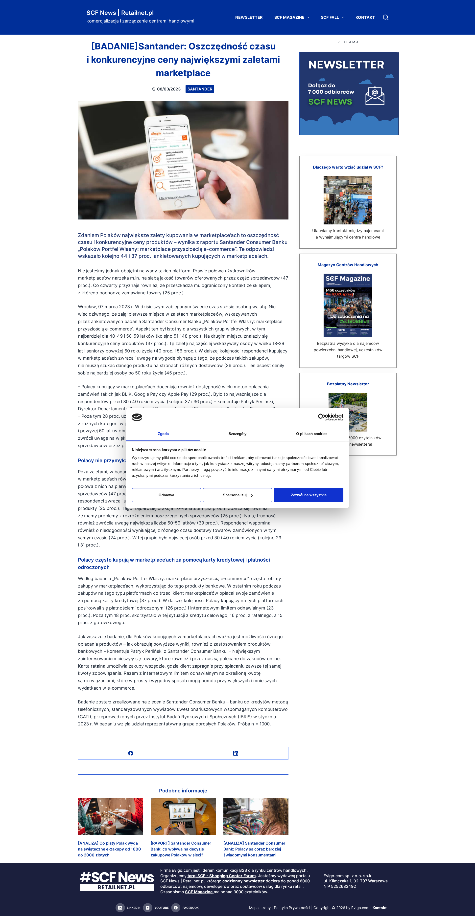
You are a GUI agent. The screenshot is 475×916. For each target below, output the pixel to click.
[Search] (385, 17)
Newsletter (249, 17)
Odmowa (166, 495)
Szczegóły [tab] (238, 434)
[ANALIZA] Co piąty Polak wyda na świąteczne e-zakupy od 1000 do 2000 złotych (109, 849)
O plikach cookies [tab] (311, 434)
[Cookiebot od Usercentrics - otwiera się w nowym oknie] (321, 417)
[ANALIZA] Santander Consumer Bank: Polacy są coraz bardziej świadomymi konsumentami (254, 849)
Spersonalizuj (235, 495)
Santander (200, 89)
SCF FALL (330, 17)
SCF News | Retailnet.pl (120, 12)
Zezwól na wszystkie (309, 495)
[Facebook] (130, 753)
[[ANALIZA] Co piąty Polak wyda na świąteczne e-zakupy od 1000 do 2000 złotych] (110, 816)
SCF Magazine (289, 17)
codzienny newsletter (243, 880)
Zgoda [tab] (163, 434)
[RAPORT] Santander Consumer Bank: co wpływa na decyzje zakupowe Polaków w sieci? (181, 849)
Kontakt (365, 17)
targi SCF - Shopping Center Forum (222, 875)
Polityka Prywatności (292, 907)
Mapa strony (260, 907)
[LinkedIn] (235, 753)
